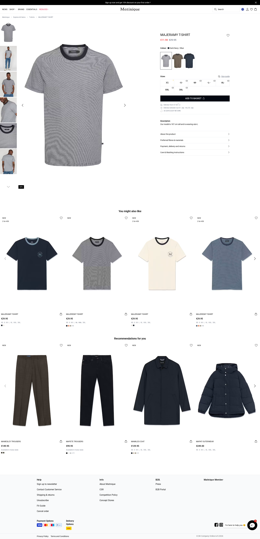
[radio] (167, 82)
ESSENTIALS (31, 9)
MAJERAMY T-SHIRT (45, 17)
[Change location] (242, 9)
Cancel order (43, 511)
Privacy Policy (42, 536)
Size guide (225, 76)
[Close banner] (256, 3)
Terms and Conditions (60, 536)
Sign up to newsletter (47, 484)
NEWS (4, 9)
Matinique (5, 17)
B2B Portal (161, 489)
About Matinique (107, 484)
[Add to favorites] (228, 35)
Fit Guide (41, 505)
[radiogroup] (195, 86)
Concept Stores (107, 500)
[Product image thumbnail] (8, 32)
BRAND (21, 9)
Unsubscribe (43, 500)
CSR (102, 489)
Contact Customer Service (49, 489)
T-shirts (32, 17)
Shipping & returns (45, 495)
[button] (195, 134)
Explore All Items (19, 17)
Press (158, 484)
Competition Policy (109, 495)
